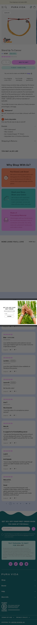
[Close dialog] (35, 301)
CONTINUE (9, 316)
